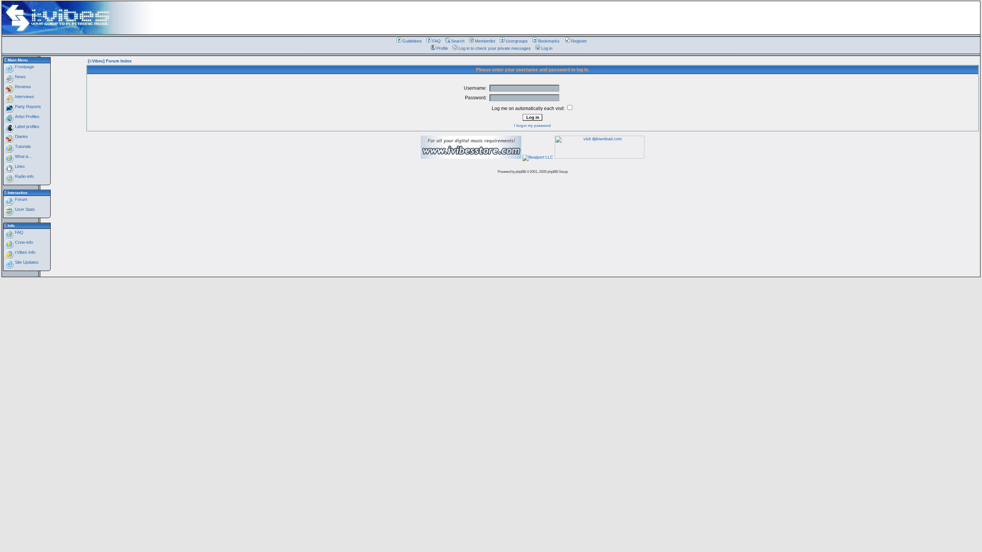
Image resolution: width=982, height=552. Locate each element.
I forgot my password (532, 125)
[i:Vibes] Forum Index (110, 61)
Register (579, 41)
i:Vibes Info (24, 252)
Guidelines (412, 41)
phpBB (521, 171)
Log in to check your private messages (494, 48)
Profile (442, 48)
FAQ (436, 41)
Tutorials (22, 146)
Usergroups (517, 41)
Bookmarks (549, 41)
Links (19, 166)
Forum (20, 199)
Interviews (24, 96)
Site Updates (26, 262)
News (20, 76)
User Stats (24, 209)
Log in (546, 48)
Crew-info (23, 242)
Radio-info (24, 176)
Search (458, 41)
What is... (23, 156)
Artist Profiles (27, 116)
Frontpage (24, 66)
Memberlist (485, 41)
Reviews (22, 86)
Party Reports (27, 106)
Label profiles (27, 126)
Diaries (21, 136)
